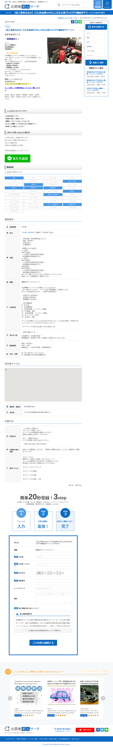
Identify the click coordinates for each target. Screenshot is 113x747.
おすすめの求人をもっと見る (95, 671)
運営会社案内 (53, 739)
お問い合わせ (75, 739)
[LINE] (80, 21)
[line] (106, 730)
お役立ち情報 (43, 739)
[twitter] (76, 21)
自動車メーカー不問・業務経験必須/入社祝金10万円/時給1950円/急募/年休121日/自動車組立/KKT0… (61, 683)
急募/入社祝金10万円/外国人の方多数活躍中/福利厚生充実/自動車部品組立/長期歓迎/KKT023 (94, 683)
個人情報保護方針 (64, 739)
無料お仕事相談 (21, 739)
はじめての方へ (10, 739)
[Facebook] (72, 21)
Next (103, 698)
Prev (10, 698)
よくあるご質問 (32, 739)
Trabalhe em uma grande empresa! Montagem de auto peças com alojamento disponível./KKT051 (27, 683)
